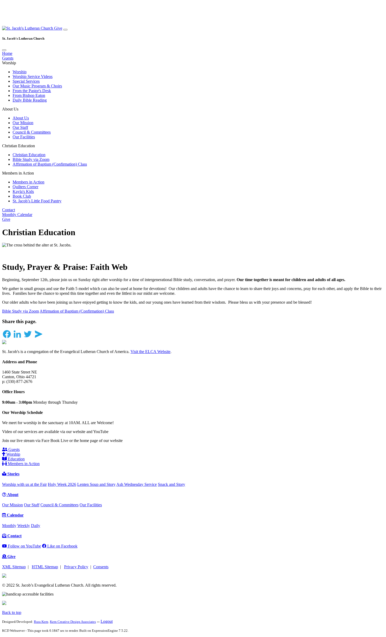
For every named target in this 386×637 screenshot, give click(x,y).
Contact (8, 210)
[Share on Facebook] (7, 337)
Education (16, 459)
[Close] (4, 50)
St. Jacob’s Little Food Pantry (37, 201)
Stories (12, 474)
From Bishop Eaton (29, 95)
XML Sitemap (14, 567)
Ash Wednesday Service (136, 484)
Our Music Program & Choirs (37, 86)
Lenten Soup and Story (96, 484)
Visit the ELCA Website (150, 351)
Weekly (23, 525)
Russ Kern (41, 622)
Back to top (11, 612)
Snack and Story (171, 484)
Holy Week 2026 (62, 484)
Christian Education (29, 154)
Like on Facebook (61, 546)
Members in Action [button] (18, 173)
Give (58, 28)
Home (7, 53)
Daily (35, 525)
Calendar (15, 515)
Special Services (26, 81)
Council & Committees (32, 132)
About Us (21, 118)
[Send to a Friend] (38, 337)
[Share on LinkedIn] (17, 337)
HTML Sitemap (45, 567)
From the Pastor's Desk (32, 90)
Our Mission (23, 122)
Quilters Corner (25, 187)
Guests (7, 58)
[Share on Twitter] (28, 337)
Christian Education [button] (18, 146)
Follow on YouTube (24, 546)
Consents (100, 567)
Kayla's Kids (23, 191)
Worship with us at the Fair (24, 484)
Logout (107, 621)
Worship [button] (9, 63)
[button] (28, 28)
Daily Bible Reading (30, 100)
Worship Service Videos (33, 76)
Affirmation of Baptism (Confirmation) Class (50, 164)
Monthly (9, 525)
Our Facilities (24, 137)
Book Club (22, 196)
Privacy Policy (76, 567)
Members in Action (28, 182)
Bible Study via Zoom (31, 159)
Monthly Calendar (17, 214)
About (12, 494)
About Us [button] (10, 109)
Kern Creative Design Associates (73, 622)
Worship (20, 72)
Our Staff (20, 127)
